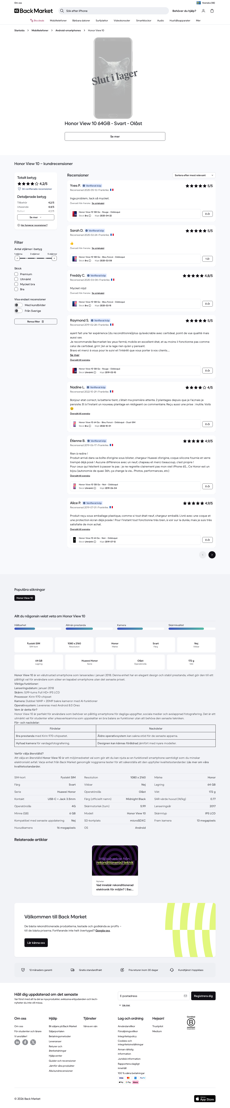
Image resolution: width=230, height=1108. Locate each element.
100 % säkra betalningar (131, 1073)
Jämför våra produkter (61, 1065)
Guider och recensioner (62, 1060)
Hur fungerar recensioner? (34, 225)
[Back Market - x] (33, 1042)
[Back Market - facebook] (25, 1042)
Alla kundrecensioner (61, 1070)
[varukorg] (212, 10)
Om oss (18, 1026)
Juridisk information (129, 1058)
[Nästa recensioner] (212, 554)
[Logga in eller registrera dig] (203, 10)
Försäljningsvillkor (128, 1031)
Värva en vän (90, 1026)
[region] (115, 871)
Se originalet (98, 203)
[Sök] (62, 11)
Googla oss (102, 930)
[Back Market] (33, 11)
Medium (157, 1031)
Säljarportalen (56, 1031)
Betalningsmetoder (60, 1036)
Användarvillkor (126, 1026)
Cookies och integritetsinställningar (130, 1042)
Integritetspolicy (127, 1036)
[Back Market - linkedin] (17, 1042)
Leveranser (55, 1041)
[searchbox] (116, 10)
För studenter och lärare (28, 1031)
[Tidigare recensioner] (202, 554)
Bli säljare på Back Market (63, 1026)
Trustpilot (157, 1026)
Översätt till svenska (80, 360)
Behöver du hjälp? (184, 11)
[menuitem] (58, 20)
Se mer (74, 355)
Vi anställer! (20, 1036)
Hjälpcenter (55, 1055)
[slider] (17, 258)
